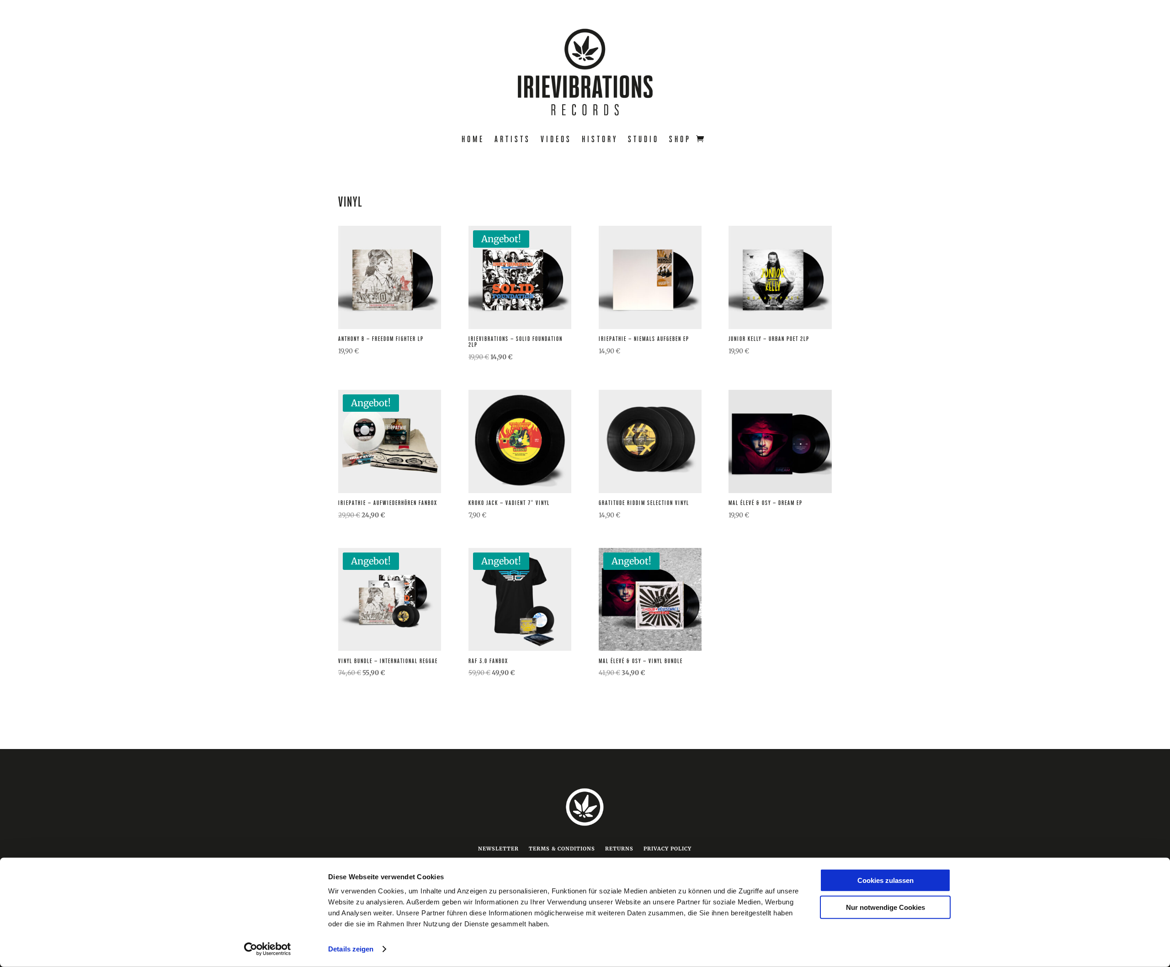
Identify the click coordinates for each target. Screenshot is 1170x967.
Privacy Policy (667, 848)
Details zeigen (350, 949)
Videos (556, 140)
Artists (513, 140)
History (600, 140)
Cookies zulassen (885, 880)
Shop (680, 140)
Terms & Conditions (562, 848)
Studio (643, 140)
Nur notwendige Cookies (885, 907)
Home (473, 140)
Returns (619, 848)
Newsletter (498, 848)
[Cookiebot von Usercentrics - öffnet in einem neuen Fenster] (268, 949)
